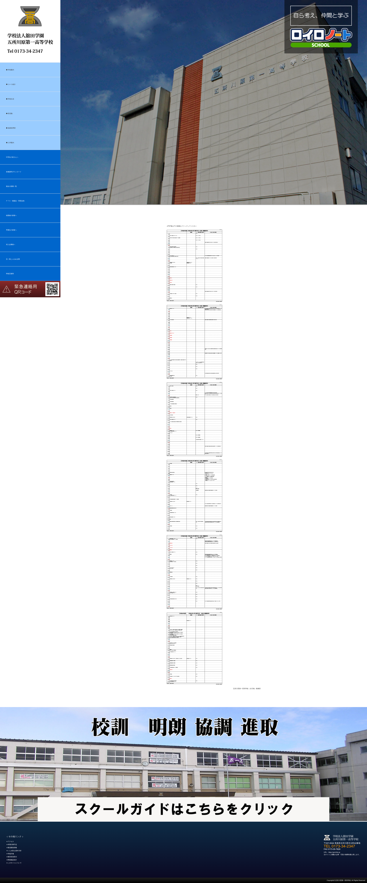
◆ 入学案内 (10, 142)
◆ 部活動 (9, 113)
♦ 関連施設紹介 (12, 860)
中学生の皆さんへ (12, 157)
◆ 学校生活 (10, 99)
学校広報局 (10, 273)
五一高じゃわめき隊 (13, 259)
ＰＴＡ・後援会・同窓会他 (15, 201)
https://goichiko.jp (334, 852)
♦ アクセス (10, 841)
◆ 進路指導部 (11, 128)
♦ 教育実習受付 (12, 857)
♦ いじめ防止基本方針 (14, 850)
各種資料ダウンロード (13, 172)
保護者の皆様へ (11, 215)
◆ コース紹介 (11, 84)
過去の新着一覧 (11, 186)
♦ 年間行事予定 (12, 844)
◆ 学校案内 (10, 70)
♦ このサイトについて (14, 863)
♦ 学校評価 (10, 854)
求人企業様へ (10, 244)
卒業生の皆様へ (11, 230)
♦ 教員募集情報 (12, 847)
